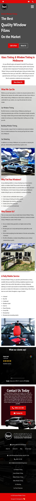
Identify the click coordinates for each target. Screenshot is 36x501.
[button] (32, 7)
